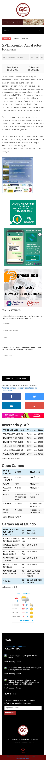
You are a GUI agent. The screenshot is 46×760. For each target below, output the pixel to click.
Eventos (5, 38)
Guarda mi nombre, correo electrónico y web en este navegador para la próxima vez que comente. (21, 348)
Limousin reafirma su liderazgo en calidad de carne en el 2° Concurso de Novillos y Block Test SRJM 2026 (21, 681)
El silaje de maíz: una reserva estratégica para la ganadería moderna (24, 668)
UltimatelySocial (23, 759)
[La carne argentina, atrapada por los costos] (5, 656)
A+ (37, 57)
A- (32, 57)
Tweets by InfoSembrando (15, 647)
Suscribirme (10, 713)
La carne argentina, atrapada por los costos (22, 656)
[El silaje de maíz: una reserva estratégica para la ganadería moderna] (5, 668)
